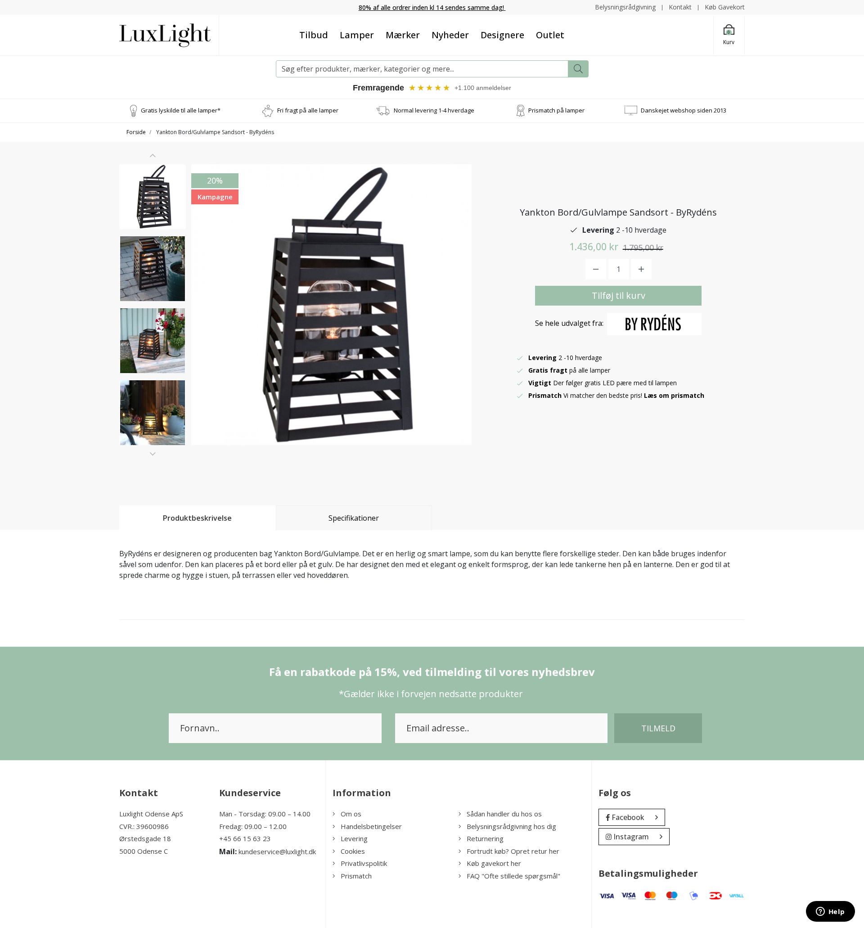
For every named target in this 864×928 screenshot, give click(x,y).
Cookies (353, 851)
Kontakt (680, 7)
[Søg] (578, 68)
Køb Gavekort (725, 7)
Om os (351, 813)
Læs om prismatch (674, 395)
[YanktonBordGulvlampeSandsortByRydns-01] (152, 196)
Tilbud (313, 35)
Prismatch (356, 875)
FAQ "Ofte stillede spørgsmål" (513, 875)
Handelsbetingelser (371, 826)
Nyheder (450, 35)
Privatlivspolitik (364, 863)
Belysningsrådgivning (625, 7)
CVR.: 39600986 (144, 826)
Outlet (550, 35)
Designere (502, 35)
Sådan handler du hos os (504, 813)
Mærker (403, 35)
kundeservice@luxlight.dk (277, 851)
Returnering (485, 838)
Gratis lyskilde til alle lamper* (180, 110)
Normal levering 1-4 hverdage (434, 110)
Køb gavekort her (494, 863)
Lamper (357, 35)
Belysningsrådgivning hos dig (511, 826)
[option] (152, 197)
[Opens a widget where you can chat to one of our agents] (830, 912)
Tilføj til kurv (618, 295)
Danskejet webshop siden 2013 (683, 110)
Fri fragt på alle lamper (307, 110)
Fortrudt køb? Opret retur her (513, 851)
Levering (354, 838)
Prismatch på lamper (556, 110)
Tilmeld (658, 728)
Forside (136, 132)
